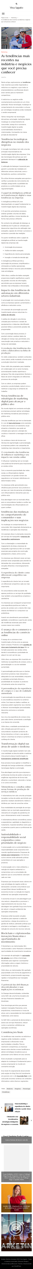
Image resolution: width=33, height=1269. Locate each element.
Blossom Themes (17, 1264)
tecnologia (27, 1089)
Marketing (4, 52)
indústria (10, 1089)
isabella (3, 77)
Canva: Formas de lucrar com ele (16, 1140)
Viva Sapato (16, 7)
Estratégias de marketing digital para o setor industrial (16, 1248)
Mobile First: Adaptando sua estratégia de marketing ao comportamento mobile (16, 1208)
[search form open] (16, 4)
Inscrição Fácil (22, 1076)
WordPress (17, 1266)
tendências (6, 1092)
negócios (18, 1089)
